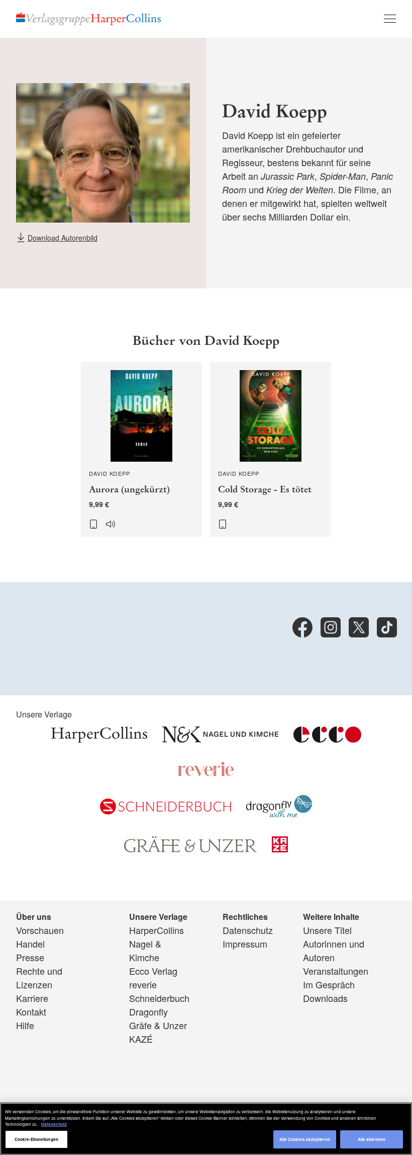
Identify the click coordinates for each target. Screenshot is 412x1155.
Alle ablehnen (371, 1139)
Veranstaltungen (335, 970)
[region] (206, 1129)
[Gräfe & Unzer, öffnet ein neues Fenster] (190, 848)
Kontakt (31, 1011)
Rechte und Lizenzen (39, 977)
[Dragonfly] (279, 814)
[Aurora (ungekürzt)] (141, 449)
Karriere (32, 997)
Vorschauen (40, 929)
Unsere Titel (327, 929)
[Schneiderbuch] (165, 810)
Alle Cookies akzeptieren (304, 1139)
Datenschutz (248, 929)
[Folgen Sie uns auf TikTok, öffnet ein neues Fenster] (387, 627)
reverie (143, 984)
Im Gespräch (329, 984)
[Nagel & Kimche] (220, 738)
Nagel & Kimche (145, 950)
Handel (30, 943)
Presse (30, 957)
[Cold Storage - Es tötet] (270, 449)
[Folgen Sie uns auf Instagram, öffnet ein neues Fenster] (331, 627)
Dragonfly (148, 1011)
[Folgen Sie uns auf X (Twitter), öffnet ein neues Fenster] (359, 627)
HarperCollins (156, 929)
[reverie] (206, 772)
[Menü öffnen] (390, 19)
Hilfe (25, 1025)
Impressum (245, 943)
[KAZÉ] (280, 848)
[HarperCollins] (99, 738)
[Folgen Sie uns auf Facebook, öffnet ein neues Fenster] (302, 627)
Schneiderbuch (159, 997)
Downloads (325, 997)
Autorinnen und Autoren (333, 950)
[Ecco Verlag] (327, 738)
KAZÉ (141, 1038)
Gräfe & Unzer (158, 1025)
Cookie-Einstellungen (36, 1139)
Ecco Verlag (153, 970)
